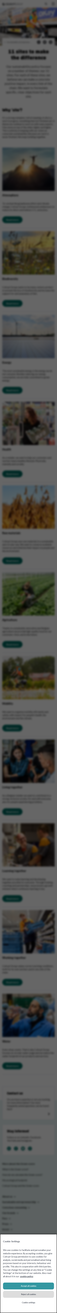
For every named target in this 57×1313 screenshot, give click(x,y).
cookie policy (26, 1276)
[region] (28, 1273)
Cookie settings (28, 1302)
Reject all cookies (28, 1294)
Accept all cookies (28, 1286)
